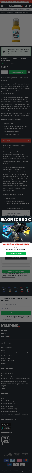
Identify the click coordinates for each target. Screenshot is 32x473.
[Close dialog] (30, 217)
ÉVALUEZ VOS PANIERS (15, 253)
